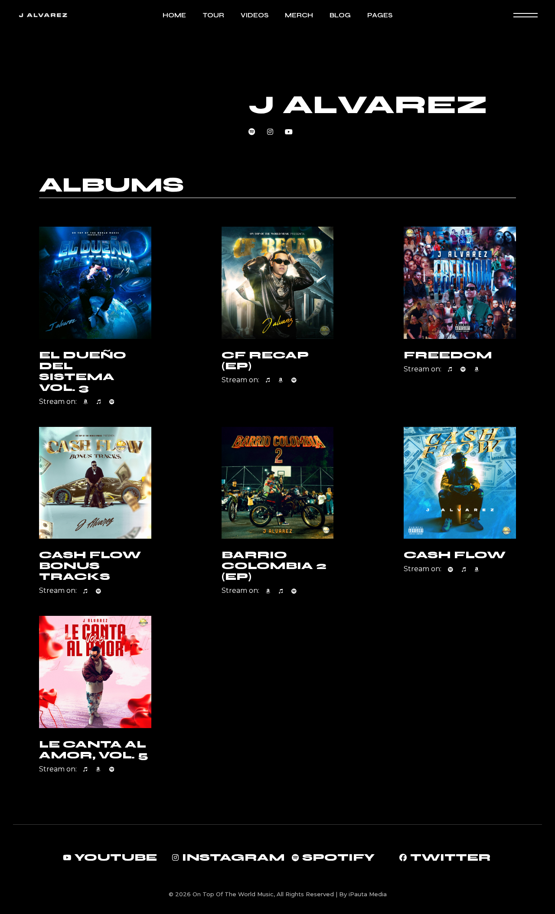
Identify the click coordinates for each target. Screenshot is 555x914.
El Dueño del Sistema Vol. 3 (82, 371)
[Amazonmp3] (85, 401)
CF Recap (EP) (265, 360)
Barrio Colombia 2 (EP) (274, 565)
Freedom (448, 355)
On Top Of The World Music (233, 894)
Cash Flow (455, 555)
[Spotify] (111, 401)
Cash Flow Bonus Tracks (90, 565)
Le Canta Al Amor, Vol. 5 (93, 749)
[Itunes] (99, 401)
